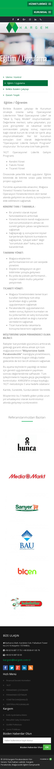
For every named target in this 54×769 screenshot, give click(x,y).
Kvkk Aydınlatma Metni (16, 715)
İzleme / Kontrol (13, 77)
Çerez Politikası (13, 729)
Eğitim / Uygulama (16, 83)
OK (47, 747)
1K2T (8, 685)
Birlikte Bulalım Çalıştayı (17, 89)
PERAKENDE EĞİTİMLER (16, 694)
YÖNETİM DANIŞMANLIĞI (17, 699)
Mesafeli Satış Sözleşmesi (18, 719)
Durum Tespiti (13, 95)
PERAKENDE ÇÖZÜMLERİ (17, 690)
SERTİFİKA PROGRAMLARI (17, 704)
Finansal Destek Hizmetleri (18, 680)
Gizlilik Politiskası (14, 724)
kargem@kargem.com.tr (17, 659)
